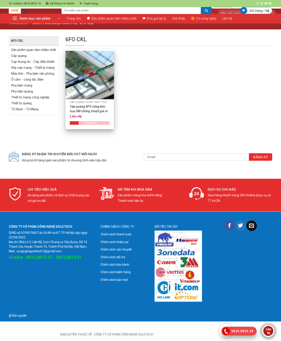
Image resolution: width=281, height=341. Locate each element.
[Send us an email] (270, 3)
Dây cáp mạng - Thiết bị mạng (32, 68)
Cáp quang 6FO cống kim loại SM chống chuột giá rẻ (89, 109)
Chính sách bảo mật (114, 279)
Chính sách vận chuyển (116, 249)
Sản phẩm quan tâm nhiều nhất (33, 50)
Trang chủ (74, 18)
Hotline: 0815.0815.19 (27, 3)
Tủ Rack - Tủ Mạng (24, 109)
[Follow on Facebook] (257, 3)
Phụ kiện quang (22, 91)
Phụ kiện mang (21, 85)
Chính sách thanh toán (116, 234)
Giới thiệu (178, 18)
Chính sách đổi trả (113, 257)
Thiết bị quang (21, 103)
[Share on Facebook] (229, 225)
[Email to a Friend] (251, 225)
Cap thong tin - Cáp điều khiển (33, 62)
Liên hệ (227, 18)
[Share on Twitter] (240, 225)
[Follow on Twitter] (266, 3)
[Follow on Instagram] (261, 3)
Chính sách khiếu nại (114, 242)
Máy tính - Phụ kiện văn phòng (32, 74)
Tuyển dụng (90, 3)
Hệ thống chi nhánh (62, 3)
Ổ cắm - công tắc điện (27, 79)
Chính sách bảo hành (115, 264)
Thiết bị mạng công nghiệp (30, 97)
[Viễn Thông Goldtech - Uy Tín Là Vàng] (32, 10)
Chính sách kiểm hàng (116, 272)
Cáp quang (19, 56)
